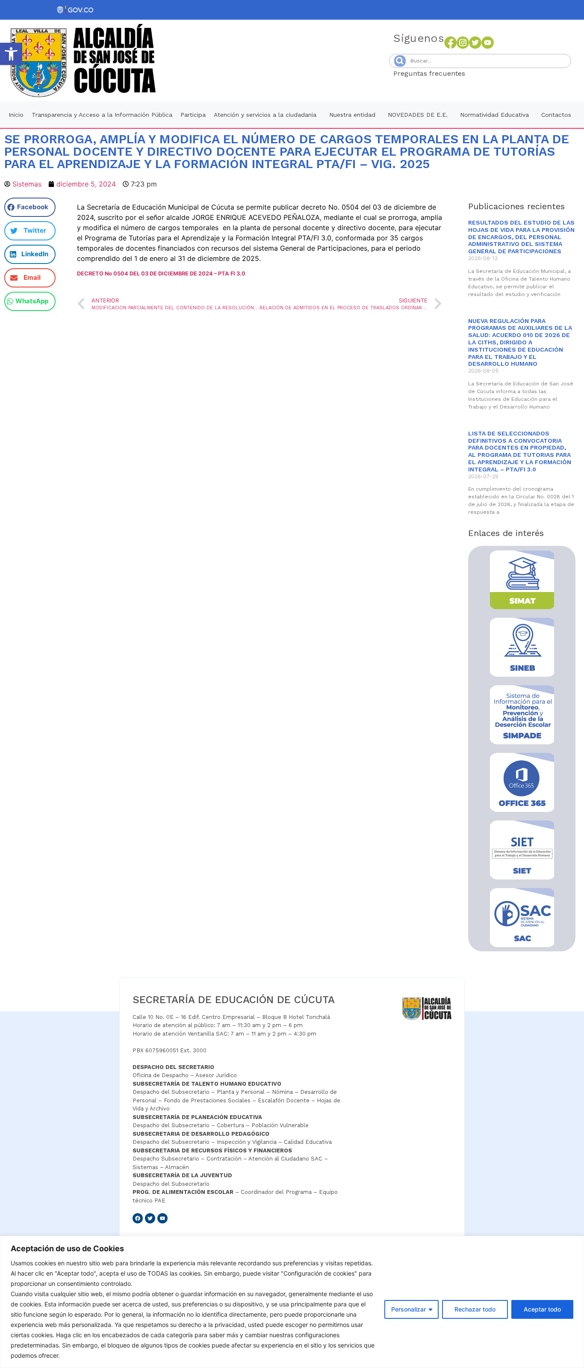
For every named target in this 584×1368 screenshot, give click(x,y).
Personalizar (408, 1309)
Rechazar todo (475, 1309)
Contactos (556, 114)
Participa (193, 114)
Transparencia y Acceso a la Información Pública (102, 114)
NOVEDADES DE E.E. (418, 114)
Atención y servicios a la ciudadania (265, 114)
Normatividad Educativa (494, 114)
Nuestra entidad (352, 114)
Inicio (16, 114)
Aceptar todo (542, 1309)
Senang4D (486, 73)
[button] (11, 54)
